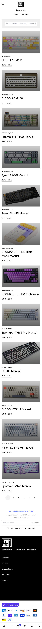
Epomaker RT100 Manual (18, 136)
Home (16, 14)
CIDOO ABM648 (12, 98)
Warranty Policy (7, 549)
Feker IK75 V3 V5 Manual (17, 447)
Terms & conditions (28, 528)
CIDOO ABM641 (12, 60)
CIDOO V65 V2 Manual (16, 409)
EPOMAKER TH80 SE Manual (20, 294)
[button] (38, 3)
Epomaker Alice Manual (16, 486)
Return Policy (31, 549)
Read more (7, 65)
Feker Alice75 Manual (15, 213)
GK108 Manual (11, 371)
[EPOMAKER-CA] (21, 4)
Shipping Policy (20, 549)
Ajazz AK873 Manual (15, 175)
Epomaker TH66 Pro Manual (19, 332)
